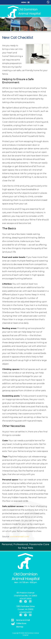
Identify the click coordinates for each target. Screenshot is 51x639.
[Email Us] (30, 601)
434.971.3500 (25, 598)
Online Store (21, 623)
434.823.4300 (25, 612)
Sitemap (19, 626)
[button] (23, 2)
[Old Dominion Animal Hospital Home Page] (25, 561)
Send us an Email (23, 620)
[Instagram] (9, 587)
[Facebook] (8, 587)
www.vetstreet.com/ (19, 536)
